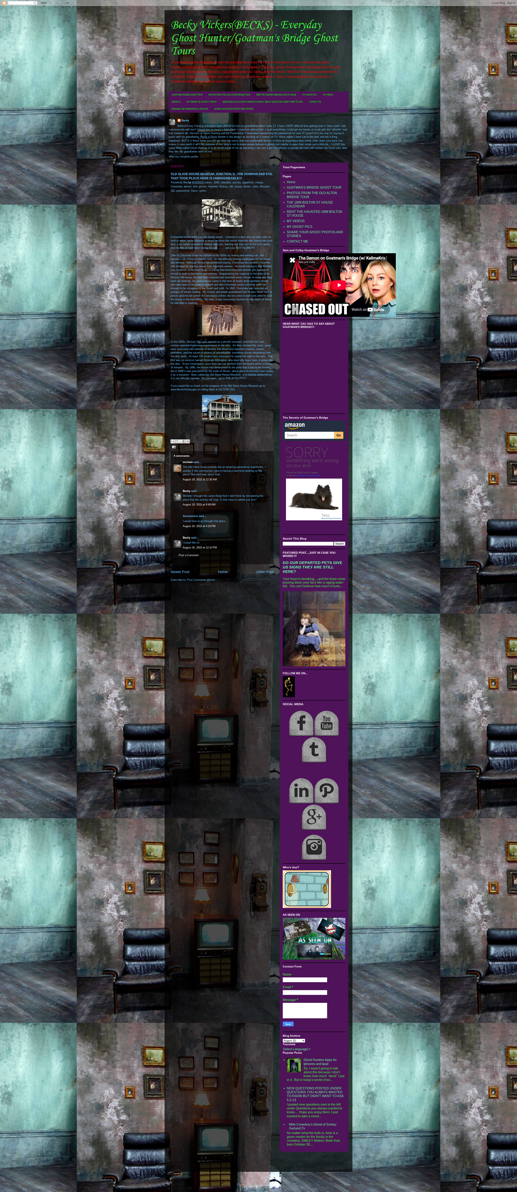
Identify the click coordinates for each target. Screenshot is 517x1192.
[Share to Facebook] (184, 441)
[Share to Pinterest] (188, 441)
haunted (213, 186)
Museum (265, 186)
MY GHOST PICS (309, 95)
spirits (202, 190)
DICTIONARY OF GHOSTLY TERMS (201, 102)
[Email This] (172, 441)
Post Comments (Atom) (201, 579)
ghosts (203, 186)
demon (187, 186)
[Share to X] (180, 441)
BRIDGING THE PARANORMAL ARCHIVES (190, 109)
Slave (194, 190)
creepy (259, 182)
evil (195, 186)
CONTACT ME (315, 102)
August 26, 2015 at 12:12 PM (200, 547)
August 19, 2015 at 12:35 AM (200, 479)
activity (236, 182)
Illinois (247, 186)
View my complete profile (183, 156)
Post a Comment (189, 555)
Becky (185, 120)
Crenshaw (176, 186)
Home (223, 572)
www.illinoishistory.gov (184, 389)
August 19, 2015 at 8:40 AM (199, 504)
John (255, 186)
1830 (216, 182)
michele (188, 462)
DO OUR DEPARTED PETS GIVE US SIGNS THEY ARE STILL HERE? (312, 567)
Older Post (265, 572)
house (238, 186)
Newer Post (180, 572)
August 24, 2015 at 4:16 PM (199, 526)
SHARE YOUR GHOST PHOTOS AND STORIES (233, 109)
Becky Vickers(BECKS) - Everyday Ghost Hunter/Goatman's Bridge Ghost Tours (254, 38)
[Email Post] (173, 446)
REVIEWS (176, 102)
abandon (226, 182)
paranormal (182, 190)
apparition (248, 182)
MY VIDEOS (328, 95)
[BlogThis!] (176, 441)
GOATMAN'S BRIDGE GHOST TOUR (187, 95)
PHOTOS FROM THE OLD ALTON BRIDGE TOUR (229, 95)
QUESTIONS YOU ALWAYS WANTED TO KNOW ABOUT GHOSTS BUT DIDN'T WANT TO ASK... (263, 102)
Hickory (223, 186)
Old (173, 190)
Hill (231, 186)
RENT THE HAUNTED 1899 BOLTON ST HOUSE (276, 95)
